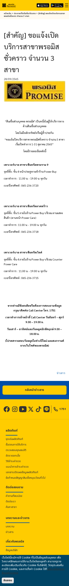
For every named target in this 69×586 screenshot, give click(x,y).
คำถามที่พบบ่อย (14, 496)
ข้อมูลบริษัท (12, 550)
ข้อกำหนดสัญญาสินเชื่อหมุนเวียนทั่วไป (25, 478)
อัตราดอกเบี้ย (13, 456)
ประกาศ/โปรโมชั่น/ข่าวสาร (25, 13)
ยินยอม (7, 580)
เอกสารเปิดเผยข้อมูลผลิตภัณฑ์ (22, 472)
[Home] (9, 5)
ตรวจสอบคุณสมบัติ (16, 450)
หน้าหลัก (7, 13)
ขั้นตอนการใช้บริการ (16, 445)
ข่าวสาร (61, 373)
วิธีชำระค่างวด (13, 461)
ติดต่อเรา (11, 502)
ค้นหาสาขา (11, 507)
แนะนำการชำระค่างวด (17, 467)
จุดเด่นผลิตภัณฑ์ (14, 439)
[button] (34, 390)
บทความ (10, 527)
